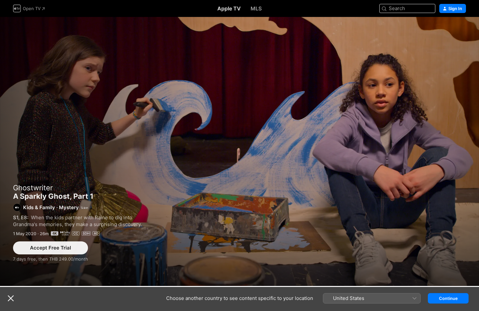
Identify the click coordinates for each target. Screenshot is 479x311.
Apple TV (229, 8)
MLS (256, 8)
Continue (448, 298)
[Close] (11, 298)
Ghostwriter (33, 187)
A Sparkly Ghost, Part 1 (239, 151)
